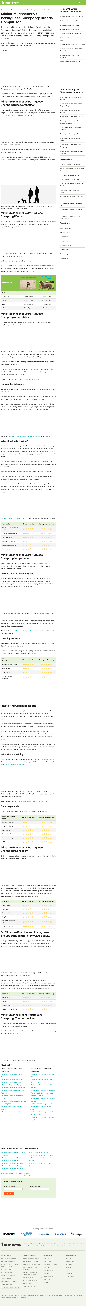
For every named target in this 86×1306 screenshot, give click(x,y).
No (29, 1174)
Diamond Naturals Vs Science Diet (31, 1280)
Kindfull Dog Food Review (29, 1286)
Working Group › (65, 258)
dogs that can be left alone (30, 379)
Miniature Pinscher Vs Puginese (13, 1168)
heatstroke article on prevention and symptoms (24, 436)
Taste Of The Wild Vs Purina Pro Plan (32, 1277)
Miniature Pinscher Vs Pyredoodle (41, 1155)
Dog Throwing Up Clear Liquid (30, 1261)
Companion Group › (66, 228)
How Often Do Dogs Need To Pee (31, 1264)
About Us (68, 1258)
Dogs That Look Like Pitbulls (8, 1269)
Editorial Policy (70, 1261)
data (45, 157)
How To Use (69, 1264)
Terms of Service (70, 1276)
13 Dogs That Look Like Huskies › (70, 175)
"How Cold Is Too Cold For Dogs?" (15, 518)
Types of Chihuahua (6, 1278)
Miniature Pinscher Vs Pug (11, 1160)
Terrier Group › (64, 254)
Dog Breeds (47, 1273)
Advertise (68, 1267)
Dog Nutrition (47, 1261)
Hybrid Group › (64, 241)
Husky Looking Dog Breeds (8, 1261)
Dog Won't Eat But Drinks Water (31, 1258)
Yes (25, 1174)
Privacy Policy (69, 1273)
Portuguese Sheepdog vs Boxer (41, 1104)
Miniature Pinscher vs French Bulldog (72, 16)
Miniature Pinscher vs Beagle (12, 1085)
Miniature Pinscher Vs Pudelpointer (14, 1158)
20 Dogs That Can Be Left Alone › (70, 164)
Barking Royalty (10, 2)
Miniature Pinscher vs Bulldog (12, 1079)
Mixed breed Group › (66, 245)
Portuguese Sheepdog (46, 277)
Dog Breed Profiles (49, 1270)
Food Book (47, 1282)
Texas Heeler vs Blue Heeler (8, 1281)
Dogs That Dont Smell (6, 1272)
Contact (68, 1270)
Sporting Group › (65, 249)
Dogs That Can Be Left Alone (8, 1258)
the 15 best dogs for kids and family (28, 631)
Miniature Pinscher (28, 277)
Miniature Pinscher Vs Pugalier (12, 1163)
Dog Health (47, 1258)
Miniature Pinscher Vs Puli (39, 1152)
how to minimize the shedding (15, 764)
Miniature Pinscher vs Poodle (12, 1082)
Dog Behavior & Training (50, 1264)
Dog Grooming (48, 1267)
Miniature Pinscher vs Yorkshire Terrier (73, 44)
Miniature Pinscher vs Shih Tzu (12, 1112)
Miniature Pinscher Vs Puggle (12, 1166)
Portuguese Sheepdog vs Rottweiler (43, 1090)
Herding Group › (65, 232)
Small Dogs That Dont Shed (8, 1275)
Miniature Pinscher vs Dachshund (13, 1087)
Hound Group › (64, 237)
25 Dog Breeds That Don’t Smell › (70, 179)
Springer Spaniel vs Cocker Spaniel (10, 1287)
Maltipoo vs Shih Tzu (6, 1284)
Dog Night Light (27, 1283)
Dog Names (47, 1279)
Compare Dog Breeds (49, 1276)
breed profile (14, 1033)
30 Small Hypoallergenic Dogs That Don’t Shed (32, 801)
